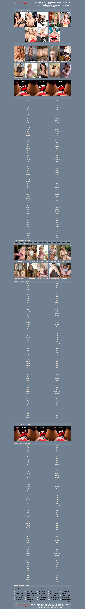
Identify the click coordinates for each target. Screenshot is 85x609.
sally (28, 202)
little (57, 168)
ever (57, 139)
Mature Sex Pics (19, 590)
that (57, 215)
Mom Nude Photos (31, 588)
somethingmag (57, 207)
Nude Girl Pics (19, 601)
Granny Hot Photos (66, 599)
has (28, 155)
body (28, 114)
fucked (57, 146)
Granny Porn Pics (31, 591)
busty (28, 118)
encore (28, 139)
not (28, 183)
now (57, 183)
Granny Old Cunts (54, 597)
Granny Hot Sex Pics (43, 590)
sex (28, 203)
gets (28, 150)
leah (57, 165)
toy (28, 224)
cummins (57, 129)
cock (28, 124)
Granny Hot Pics (42, 588)
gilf (57, 150)
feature (57, 140)
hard (57, 153)
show (28, 205)
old (28, 185)
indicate (28, 159)
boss (28, 116)
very (28, 228)
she (57, 203)
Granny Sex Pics (31, 590)
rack (57, 196)
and (28, 103)
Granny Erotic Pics (54, 588)
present (28, 194)
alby (57, 100)
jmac (28, 163)
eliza (57, 137)
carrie (28, 120)
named (28, 179)
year (28, 235)
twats (57, 224)
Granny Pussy (30, 599)
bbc (28, 107)
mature (28, 174)
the (28, 216)
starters (57, 209)
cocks (57, 124)
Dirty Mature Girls (54, 595)
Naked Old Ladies (66, 591)
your (57, 237)
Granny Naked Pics (66, 590)
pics (28, 189)
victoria (57, 228)
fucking (28, 148)
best (28, 109)
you (57, 235)
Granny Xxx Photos (20, 588)
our (28, 187)
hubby (56, 157)
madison (57, 172)
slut (57, 205)
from (57, 144)
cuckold (57, 127)
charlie (57, 120)
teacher (28, 215)
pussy (28, 196)
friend (28, 144)
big (28, 111)
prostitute (57, 194)
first (28, 142)
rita (57, 200)
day (28, 133)
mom (57, 176)
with (57, 231)
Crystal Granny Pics (66, 601)
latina (28, 165)
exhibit (28, 140)
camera (57, 118)
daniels (57, 131)
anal (57, 101)
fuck (28, 146)
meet (57, 174)
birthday (57, 111)
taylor (57, 213)
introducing (57, 159)
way (28, 229)
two (28, 226)
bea (57, 107)
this (57, 216)
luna (28, 172)
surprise (57, 211)
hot (28, 157)
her (57, 155)
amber (28, 101)
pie (57, 189)
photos (57, 187)
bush (57, 116)
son (28, 209)
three (28, 218)
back (57, 105)
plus (57, 190)
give (28, 152)
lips (28, 168)
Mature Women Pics (32, 593)
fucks (57, 148)
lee (28, 166)
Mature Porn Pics (54, 593)
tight (57, 218)
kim (57, 163)
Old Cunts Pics (19, 591)
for (57, 142)
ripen (28, 200)
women (28, 233)
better (57, 109)
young (28, 237)
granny (28, 153)
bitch (28, 113)
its (28, 161)
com (28, 126)
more (57, 177)
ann (57, 103)
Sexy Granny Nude (43, 597)
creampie (28, 127)
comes (57, 126)
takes (28, 213)
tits (28, 222)
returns (28, 198)
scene (57, 202)
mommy (28, 177)
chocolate (28, 122)
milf (28, 176)
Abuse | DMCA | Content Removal (55, 607)
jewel (57, 161)
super (28, 211)
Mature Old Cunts (66, 595)
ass (28, 105)
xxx (57, 233)
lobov (28, 170)
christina (57, 122)
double (28, 137)
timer (57, 220)
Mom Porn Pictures (54, 590)
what (57, 229)
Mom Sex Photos (54, 591)
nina (57, 181)
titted (57, 222)
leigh (57, 166)
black (57, 113)
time (28, 220)
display (28, 135)
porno (57, 192)
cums (28, 131)
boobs (56, 114)
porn (28, 192)
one (57, 185)
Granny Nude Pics (65, 588)
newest (28, 181)
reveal (57, 198)
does (57, 135)
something (28, 207)
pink (28, 190)
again (28, 100)
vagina (57, 226)
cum (28, 129)
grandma (57, 152)
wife (28, 231)
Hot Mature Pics (19, 593)
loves (57, 170)
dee (57, 133)
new (57, 179)
